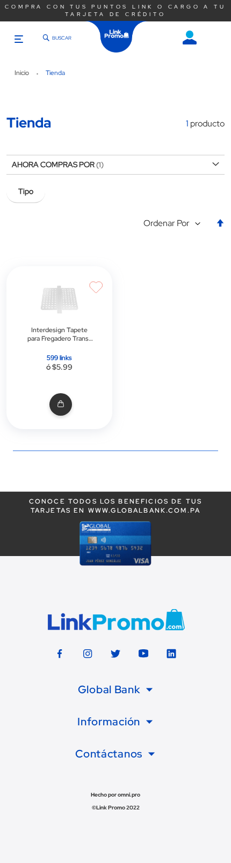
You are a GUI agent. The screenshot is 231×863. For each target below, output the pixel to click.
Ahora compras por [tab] (53, 164)
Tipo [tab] (25, 191)
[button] (174, 223)
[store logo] (116, 36)
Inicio (23, 73)
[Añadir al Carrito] (59, 404)
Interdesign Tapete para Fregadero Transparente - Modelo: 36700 (59, 334)
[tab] (116, 690)
